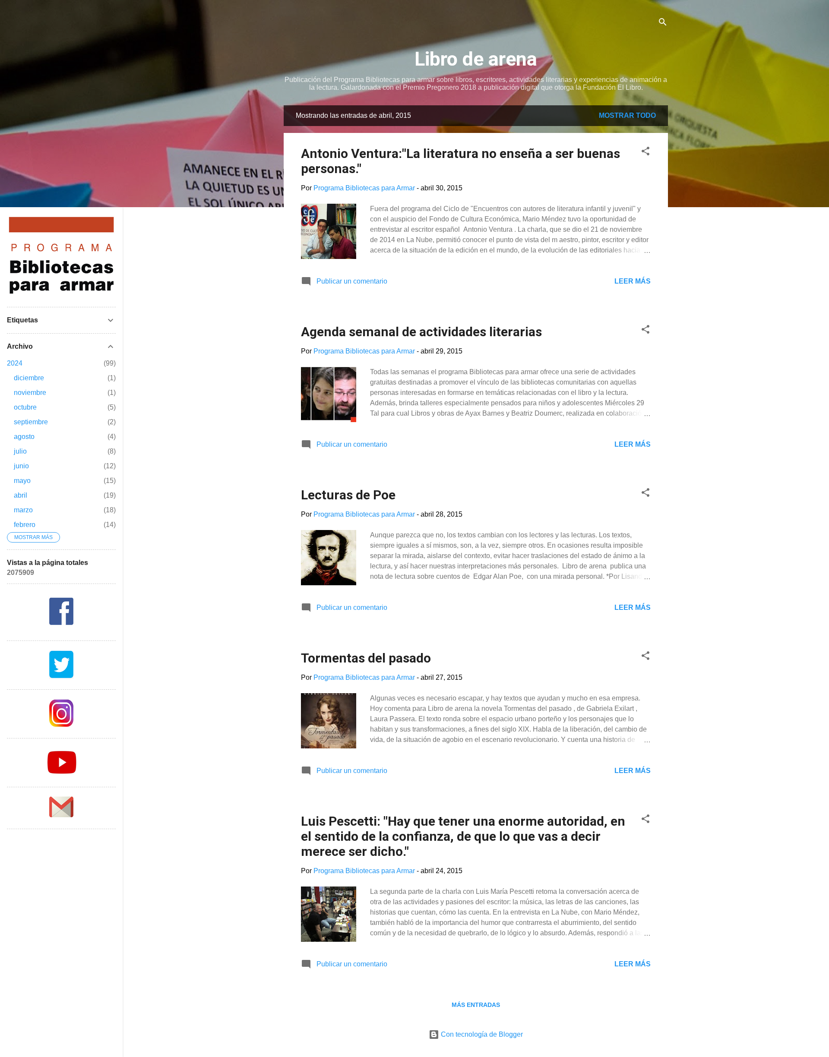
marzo (23, 510)
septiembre (31, 422)
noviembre (30, 392)
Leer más (632, 281)
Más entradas (476, 1004)
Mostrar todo (627, 115)
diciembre (29, 378)
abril (20, 495)
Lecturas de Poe (348, 494)
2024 (14, 363)
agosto (24, 436)
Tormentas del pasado (366, 658)
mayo (22, 480)
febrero (24, 524)
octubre (25, 407)
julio (20, 451)
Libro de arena (475, 58)
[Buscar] (663, 23)
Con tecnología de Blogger (481, 1034)
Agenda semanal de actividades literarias (421, 331)
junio (21, 466)
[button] (645, 152)
